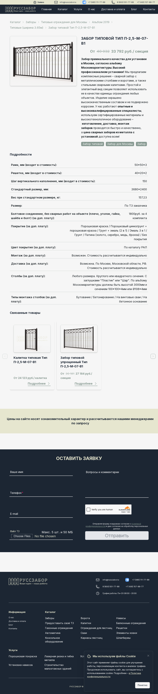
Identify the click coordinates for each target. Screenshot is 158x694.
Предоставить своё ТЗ (59, 623)
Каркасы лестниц (91, 637)
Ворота (85, 618)
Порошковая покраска (23, 656)
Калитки (86, 623)
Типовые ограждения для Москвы (64, 22)
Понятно (142, 685)
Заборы (31, 22)
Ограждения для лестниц (96, 628)
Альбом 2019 (100, 22)
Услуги (78, 9)
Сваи (84, 632)
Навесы (121, 618)
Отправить (117, 535)
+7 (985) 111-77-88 (96, 2)
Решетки (121, 628)
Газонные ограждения (59, 628)
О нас (91, 9)
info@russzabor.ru (68, 2)
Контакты (149, 9)
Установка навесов (21, 664)
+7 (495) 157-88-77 (146, 2)
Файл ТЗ (15, 531)
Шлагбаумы (123, 637)
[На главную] (20, 9)
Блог (134, 9)
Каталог (63, 9)
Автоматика (52, 632)
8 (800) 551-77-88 (125, 2)
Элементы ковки (126, 632)
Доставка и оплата (113, 9)
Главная (47, 9)
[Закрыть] (148, 655)
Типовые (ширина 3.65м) (26, 27)
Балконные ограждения (131, 623)
